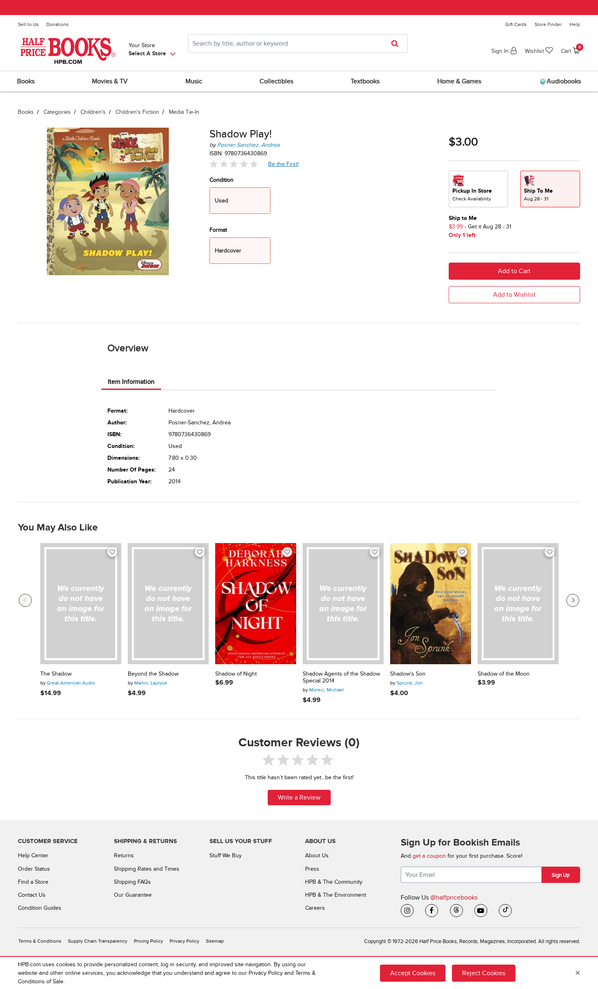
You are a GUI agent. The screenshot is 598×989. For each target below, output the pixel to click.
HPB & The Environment (335, 894)
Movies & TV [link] (110, 81)
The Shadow (56, 674)
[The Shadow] (80, 604)
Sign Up (561, 875)
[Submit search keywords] (397, 43)
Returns (124, 855)
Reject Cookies (483, 973)
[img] (234, 164)
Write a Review (299, 797)
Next (572, 600)
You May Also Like (58, 527)
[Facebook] (431, 910)
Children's (93, 112)
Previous (25, 600)
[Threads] (456, 910)
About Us (317, 855)
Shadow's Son (408, 674)
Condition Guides (39, 907)
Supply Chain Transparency (97, 941)
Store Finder (548, 24)
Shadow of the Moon (504, 674)
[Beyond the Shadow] (168, 604)
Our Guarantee (133, 894)
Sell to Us (28, 24)
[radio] (478, 189)
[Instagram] (407, 910)
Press (312, 868)
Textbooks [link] (365, 81)
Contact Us (32, 894)
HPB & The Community (333, 881)
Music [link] (194, 81)
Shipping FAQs (132, 881)
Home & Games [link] (459, 81)
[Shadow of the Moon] (518, 604)
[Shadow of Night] (255, 604)
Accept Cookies (412, 973)
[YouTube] (480, 910)
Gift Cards (516, 24)
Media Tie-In (184, 112)
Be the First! (283, 163)
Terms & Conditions (39, 941)
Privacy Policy (184, 941)
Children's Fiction (137, 112)
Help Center (33, 855)
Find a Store (33, 881)
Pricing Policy (148, 941)
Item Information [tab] (131, 382)
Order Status (34, 868)
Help (575, 24)
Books (26, 112)
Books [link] (26, 81)
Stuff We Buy (226, 855)
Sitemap (215, 941)
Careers (315, 907)
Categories (57, 112)
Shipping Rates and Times (146, 868)
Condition (222, 179)
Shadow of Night (236, 674)
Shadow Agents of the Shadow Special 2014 (341, 677)
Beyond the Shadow (153, 674)
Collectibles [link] (276, 81)
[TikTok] (505, 910)
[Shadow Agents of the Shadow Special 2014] (343, 604)
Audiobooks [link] (563, 81)
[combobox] (297, 43)
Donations (57, 24)
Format (218, 229)
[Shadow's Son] (430, 604)
